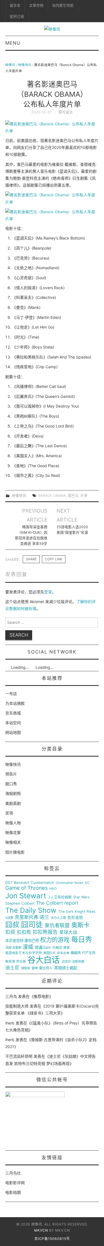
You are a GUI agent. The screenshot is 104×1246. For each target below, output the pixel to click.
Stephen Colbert (20, 903)
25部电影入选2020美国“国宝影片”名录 (72, 530)
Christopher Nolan (69, 883)
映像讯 (10, 65)
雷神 (35, 968)
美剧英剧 (13, 803)
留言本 (15, 5)
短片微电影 (15, 852)
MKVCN (41, 1230)
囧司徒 (32, 924)
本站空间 (13, 722)
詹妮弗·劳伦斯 (15, 961)
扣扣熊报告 (45, 932)
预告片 (11, 774)
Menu (12, 43)
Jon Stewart (25, 896)
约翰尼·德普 (61, 948)
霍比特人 (45, 968)
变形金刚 (75, 918)
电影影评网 (15, 1182)
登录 (48, 591)
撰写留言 (66, 112)
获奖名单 (63, 953)
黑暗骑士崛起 (65, 968)
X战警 (9, 918)
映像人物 (13, 822)
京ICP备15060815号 (52, 1239)
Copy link (53, 559)
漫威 (28, 947)
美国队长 (49, 953)
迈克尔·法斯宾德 (73, 961)
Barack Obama (52, 496)
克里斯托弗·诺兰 (32, 917)
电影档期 (13, 1192)
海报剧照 (13, 793)
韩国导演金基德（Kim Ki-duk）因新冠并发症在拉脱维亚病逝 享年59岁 (31, 535)
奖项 (9, 813)
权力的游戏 (54, 940)
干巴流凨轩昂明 (18, 1056)
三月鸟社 (13, 1173)
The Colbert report (57, 903)
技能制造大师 (17, 1006)
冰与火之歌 (58, 918)
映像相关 (13, 842)
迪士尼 (12, 967)
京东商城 (13, 713)
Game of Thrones (26, 888)
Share (31, 559)
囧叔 (12, 925)
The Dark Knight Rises (76, 912)
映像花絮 (13, 832)
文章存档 (36, 5)
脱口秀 (11, 783)
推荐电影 (41, 996)
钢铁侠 (25, 968)
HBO (53, 889)
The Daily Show (30, 910)
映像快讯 (24, 65)
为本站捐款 (15, 703)
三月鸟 (11, 996)
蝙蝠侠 (76, 953)
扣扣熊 (24, 932)
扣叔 (10, 932)
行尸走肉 (88, 953)
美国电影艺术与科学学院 (23, 953)
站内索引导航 (63, 5)
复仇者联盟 (57, 925)
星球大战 (68, 932)
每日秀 (81, 939)
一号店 (11, 693)
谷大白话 (43, 960)
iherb (9, 1023)
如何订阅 (17, 16)
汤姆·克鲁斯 (13, 948)
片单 (84, 496)
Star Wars (81, 897)
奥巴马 (73, 496)
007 (8, 882)
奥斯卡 (80, 925)
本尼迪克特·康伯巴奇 (22, 941)
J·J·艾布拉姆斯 (60, 897)
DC (87, 883)
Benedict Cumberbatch (34, 883)
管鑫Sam (43, 947)
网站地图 (13, 732)
